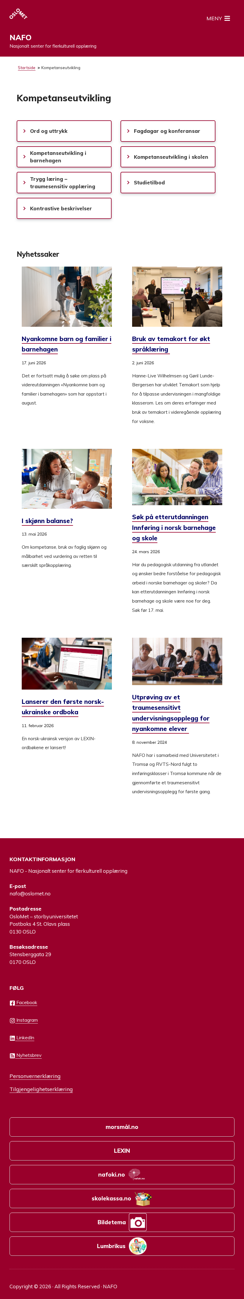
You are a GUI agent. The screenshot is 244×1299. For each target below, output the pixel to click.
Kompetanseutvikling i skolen (171, 157)
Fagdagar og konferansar (167, 131)
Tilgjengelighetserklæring (41, 1089)
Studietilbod (149, 182)
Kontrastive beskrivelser (61, 208)
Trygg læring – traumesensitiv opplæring (62, 182)
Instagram (26, 1020)
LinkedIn (24, 1037)
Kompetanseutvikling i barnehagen (58, 157)
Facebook (26, 1002)
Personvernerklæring (35, 1076)
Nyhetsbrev (28, 1055)
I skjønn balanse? (47, 521)
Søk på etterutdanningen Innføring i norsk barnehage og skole (174, 527)
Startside (26, 67)
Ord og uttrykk (49, 131)
